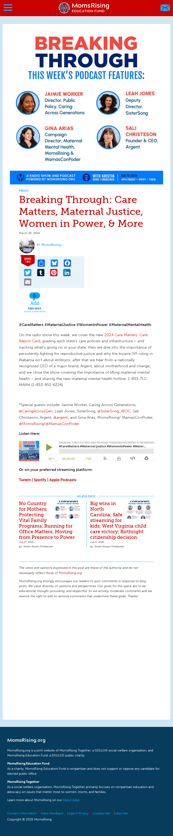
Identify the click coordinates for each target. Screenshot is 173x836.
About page (71, 800)
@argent (60, 417)
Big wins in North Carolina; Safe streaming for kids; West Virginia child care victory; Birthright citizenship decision (118, 520)
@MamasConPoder (62, 423)
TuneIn (25, 480)
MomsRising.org (84, 7)
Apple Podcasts (62, 480)
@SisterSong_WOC (114, 411)
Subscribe (121, 813)
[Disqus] (86, 658)
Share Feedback (52, 813)
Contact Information (22, 813)
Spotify (40, 480)
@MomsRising (31, 423)
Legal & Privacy (78, 813)
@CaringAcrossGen (35, 411)
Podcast (24, 190)
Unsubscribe (101, 813)
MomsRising (51, 245)
